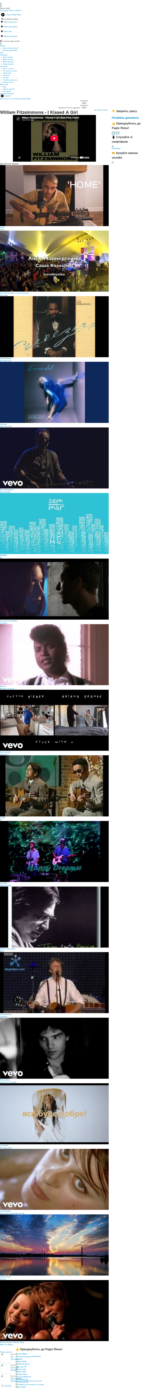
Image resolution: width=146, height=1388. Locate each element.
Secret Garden (5, 492)
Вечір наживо (8, 57)
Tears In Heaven (15, 10)
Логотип (6, 77)
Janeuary (3, 424)
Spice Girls (15, 1367)
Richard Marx (5, 1080)
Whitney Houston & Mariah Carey (12, 1342)
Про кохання (15, 1359)
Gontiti (2, 817)
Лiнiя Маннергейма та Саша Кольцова (14, 293)
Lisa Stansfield (5, 1211)
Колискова (4, 295)
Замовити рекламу (7, 93)
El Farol (3, 1279)
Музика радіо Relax (10, 50)
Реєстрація (7, 91)
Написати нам (8, 82)
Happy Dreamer (6, 885)
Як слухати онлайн (10, 70)
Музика (2, 45)
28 (1, 820)
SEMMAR (3, 555)
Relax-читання (8, 59)
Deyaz (2, 227)
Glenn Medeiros (16, 1378)
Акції (1, 52)
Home (2, 229)
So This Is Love (5, 360)
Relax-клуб (4, 84)
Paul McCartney (6, 1014)
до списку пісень (101, 110)
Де (1, 557)
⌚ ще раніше (6, 1386)
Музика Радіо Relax (23, 98)
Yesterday (3, 1016)
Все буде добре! (6, 1148)
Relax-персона (8, 61)
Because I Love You (7, 688)
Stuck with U (4, 754)
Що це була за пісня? (11, 48)
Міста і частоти (8, 68)
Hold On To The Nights (8, 1082)
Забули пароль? (9, 89)
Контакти (6, 75)
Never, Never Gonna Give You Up (12, 1213)
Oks (12, 1357)
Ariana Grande (5, 752)
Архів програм (8, 64)
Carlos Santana (5, 1277)
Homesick (3, 623)
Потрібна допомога (10, 80)
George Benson (5, 358)
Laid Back (3, 883)
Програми (3, 55)
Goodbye (14, 1370)
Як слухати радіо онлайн (10, 41)
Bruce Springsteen (6, 489)
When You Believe (6, 1344)
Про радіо (3, 66)
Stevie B (3, 686)
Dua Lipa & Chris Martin (8, 621)
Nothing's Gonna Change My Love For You (26, 1381)
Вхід (4, 86)
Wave (2, 951)
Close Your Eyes (6, 426)
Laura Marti (4, 1145)
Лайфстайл (7, 73)
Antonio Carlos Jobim (7, 949)
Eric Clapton (4, 10)
